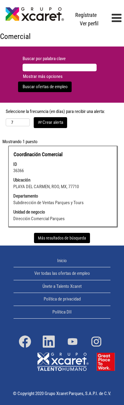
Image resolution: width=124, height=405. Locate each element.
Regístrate (86, 15)
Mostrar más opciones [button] (43, 76)
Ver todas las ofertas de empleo (62, 273)
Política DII (62, 312)
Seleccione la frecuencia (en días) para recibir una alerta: (55, 111)
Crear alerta (52, 122)
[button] (113, 18)
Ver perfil (89, 23)
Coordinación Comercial (38, 154)
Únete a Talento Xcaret (62, 286)
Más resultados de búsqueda (62, 238)
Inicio (62, 260)
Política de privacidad (62, 299)
